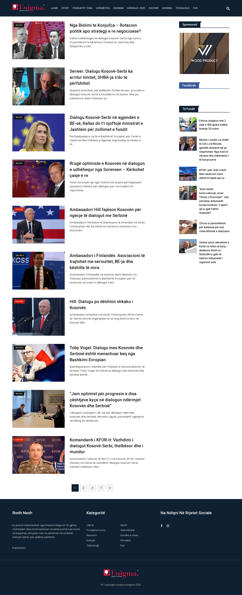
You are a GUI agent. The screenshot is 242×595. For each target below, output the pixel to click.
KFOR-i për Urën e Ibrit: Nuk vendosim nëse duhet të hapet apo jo (213, 174)
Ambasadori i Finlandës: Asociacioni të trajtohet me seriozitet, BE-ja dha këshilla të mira (107, 261)
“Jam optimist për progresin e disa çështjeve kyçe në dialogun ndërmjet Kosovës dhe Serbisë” (105, 399)
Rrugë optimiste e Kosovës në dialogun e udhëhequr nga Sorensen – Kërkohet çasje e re (107, 169)
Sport (65, 8)
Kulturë (154, 8)
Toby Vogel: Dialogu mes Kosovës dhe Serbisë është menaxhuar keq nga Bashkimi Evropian (106, 353)
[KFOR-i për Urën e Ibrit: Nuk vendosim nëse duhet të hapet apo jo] (188, 174)
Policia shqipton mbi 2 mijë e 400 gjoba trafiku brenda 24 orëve (213, 124)
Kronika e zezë (136, 8)
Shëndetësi (103, 8)
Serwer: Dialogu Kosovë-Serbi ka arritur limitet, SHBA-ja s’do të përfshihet (101, 77)
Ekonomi (118, 8)
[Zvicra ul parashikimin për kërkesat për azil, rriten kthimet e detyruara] (188, 227)
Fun (195, 8)
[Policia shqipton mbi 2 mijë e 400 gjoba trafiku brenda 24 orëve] (188, 124)
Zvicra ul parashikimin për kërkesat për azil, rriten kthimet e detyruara (214, 227)
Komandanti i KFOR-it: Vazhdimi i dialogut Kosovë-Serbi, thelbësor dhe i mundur (106, 445)
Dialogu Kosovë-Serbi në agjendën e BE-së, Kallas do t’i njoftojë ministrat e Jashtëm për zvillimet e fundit (106, 123)
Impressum (19, 547)
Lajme (54, 8)
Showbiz (167, 8)
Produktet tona (82, 8)
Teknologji (182, 8)
